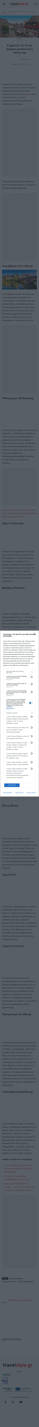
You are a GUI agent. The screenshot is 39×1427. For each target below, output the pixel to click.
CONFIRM (12, 785)
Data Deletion (7, 792)
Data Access (19, 792)
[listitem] (19, 672)
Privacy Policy (31, 792)
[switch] (31, 677)
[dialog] (19, 713)
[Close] (35, 635)
